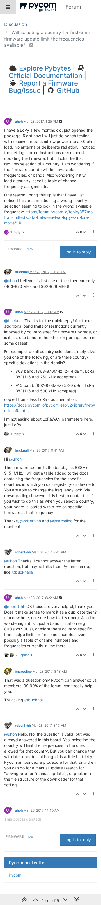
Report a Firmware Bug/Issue (43, 87)
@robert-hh (30, 520)
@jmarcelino (61, 520)
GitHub (67, 90)
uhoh (19, 121)
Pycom (15, 875)
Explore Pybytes (44, 68)
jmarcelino (23, 671)
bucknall (22, 272)
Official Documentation (45, 75)
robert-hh (23, 552)
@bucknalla (22, 572)
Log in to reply (78, 252)
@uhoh (10, 280)
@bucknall (13, 320)
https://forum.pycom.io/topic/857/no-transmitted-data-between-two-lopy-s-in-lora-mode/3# (49, 217)
